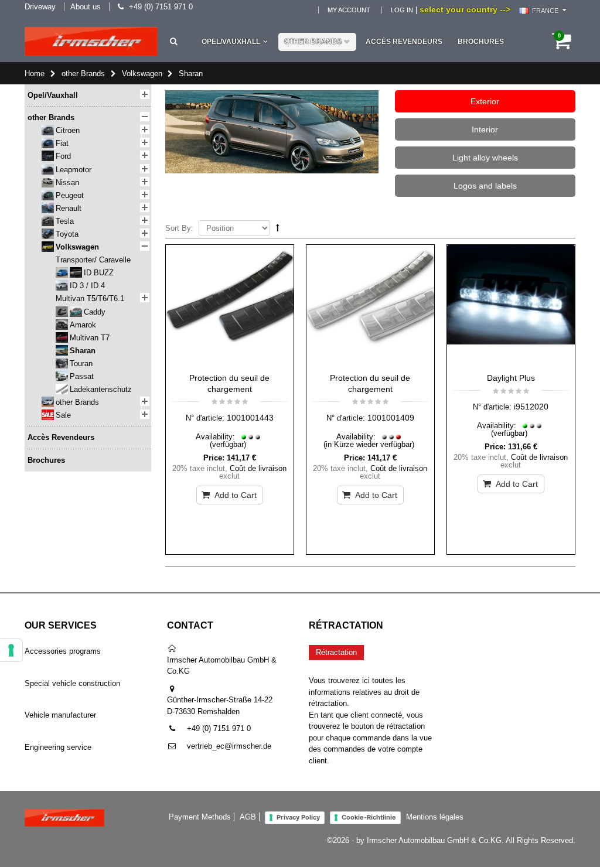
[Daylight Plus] (511, 306)
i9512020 (531, 406)
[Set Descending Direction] (277, 227)
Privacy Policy (298, 817)
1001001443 (250, 417)
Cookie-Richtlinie (369, 817)
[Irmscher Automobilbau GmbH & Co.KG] (91, 41)
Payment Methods (200, 817)
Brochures (481, 41)
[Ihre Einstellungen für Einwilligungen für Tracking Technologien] (11, 650)
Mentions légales (434, 817)
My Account (349, 9)
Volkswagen (142, 73)
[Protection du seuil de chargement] (230, 306)
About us (85, 6)
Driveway (40, 6)
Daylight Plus (511, 378)
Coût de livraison (258, 468)
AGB (248, 817)
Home (35, 73)
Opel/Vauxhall (231, 41)
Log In (402, 9)
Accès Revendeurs (404, 41)
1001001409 (390, 417)
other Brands (313, 41)
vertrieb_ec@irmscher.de (229, 746)
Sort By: (179, 228)
